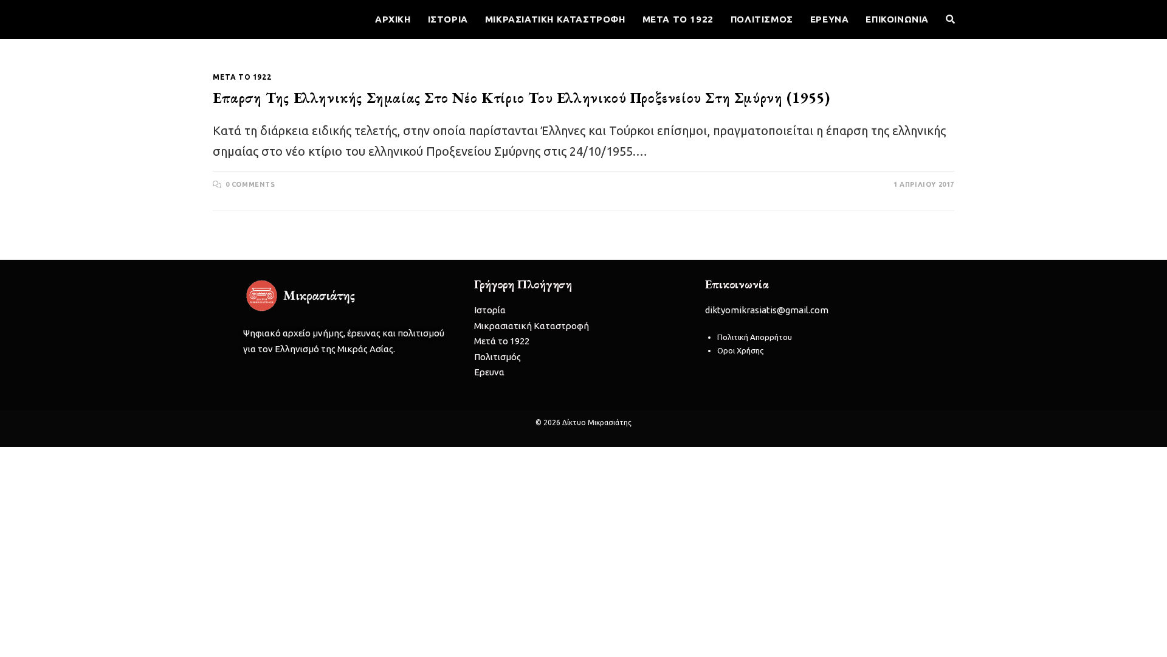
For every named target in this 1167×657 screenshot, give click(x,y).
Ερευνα (489, 372)
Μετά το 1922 (242, 77)
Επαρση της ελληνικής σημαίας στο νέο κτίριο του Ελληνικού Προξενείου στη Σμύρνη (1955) (521, 97)
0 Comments (250, 184)
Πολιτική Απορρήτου (754, 337)
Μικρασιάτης (249, 18)
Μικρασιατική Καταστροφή (531, 326)
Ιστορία (490, 310)
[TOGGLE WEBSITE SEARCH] (950, 19)
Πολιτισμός (497, 357)
